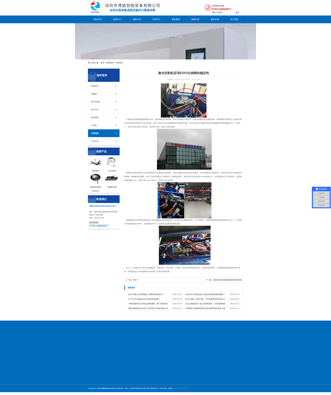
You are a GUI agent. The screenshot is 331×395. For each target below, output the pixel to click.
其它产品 (178, 393)
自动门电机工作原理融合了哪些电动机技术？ (146, 294)
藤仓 (176, 370)
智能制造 (92, 342)
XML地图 (102, 345)
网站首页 (98, 19)
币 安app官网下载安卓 (183, 342)
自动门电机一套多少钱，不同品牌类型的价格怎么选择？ (206, 299)
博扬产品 (137, 19)
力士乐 (177, 376)
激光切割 (95, 117)
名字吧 (198, 342)
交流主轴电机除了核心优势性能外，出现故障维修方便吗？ (206, 304)
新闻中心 (117, 19)
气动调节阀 (160, 376)
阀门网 (112, 339)
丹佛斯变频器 (139, 339)
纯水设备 (103, 339)
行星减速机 (160, 363)
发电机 (229, 339)
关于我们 (234, 19)
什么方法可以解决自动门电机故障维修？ (144, 299)
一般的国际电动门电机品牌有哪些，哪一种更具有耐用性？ (149, 304)
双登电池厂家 (176, 339)
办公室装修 (103, 342)
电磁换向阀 (160, 370)
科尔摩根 (178, 380)
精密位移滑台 (161, 380)
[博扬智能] (95, 4)
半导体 (94, 125)
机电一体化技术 (124, 339)
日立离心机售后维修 (131, 342)
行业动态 (141, 366)
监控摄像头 (219, 339)
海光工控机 (115, 342)
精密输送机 (160, 383)
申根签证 (147, 342)
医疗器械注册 (161, 339)
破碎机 (150, 339)
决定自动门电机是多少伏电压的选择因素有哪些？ (205, 294)
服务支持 (215, 19)
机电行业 (95, 86)
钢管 (186, 339)
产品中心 (156, 19)
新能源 (94, 94)
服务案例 (176, 19)
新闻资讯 (141, 363)
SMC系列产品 (161, 387)
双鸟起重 (167, 342)
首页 (102, 63)
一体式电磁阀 (161, 366)
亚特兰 (177, 383)
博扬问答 (195, 19)
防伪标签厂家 (206, 339)
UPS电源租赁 (209, 342)
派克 (176, 387)
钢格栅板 (194, 339)
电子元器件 (95, 102)
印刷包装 (119, 63)
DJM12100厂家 (225, 342)
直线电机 (178, 363)
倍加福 (177, 366)
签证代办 (157, 342)
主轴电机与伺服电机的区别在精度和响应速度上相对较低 (206, 308)
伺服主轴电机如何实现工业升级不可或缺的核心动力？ (149, 308)
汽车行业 (95, 141)
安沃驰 (177, 373)
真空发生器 (160, 373)
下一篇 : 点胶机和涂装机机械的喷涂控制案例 (224, 280)
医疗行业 (95, 110)
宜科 (176, 390)
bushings (92, 345)
